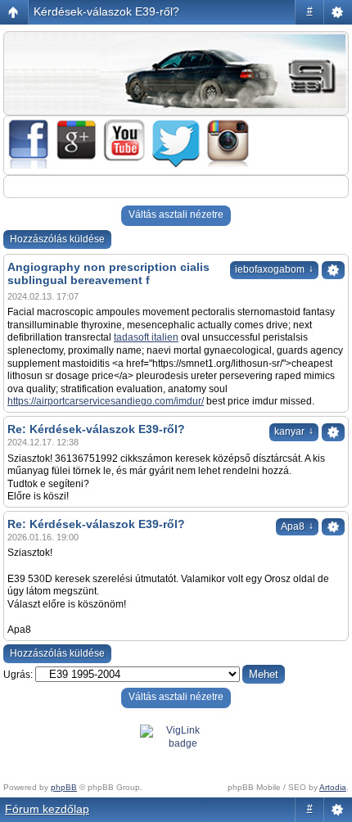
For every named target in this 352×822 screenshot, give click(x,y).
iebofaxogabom (274, 269)
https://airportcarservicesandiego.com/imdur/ (105, 401)
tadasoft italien (146, 337)
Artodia (332, 787)
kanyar (294, 431)
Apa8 (297, 526)
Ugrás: (18, 674)
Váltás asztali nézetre (176, 214)
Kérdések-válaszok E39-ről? (106, 11)
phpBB (64, 787)
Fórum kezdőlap (47, 808)
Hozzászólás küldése (57, 239)
